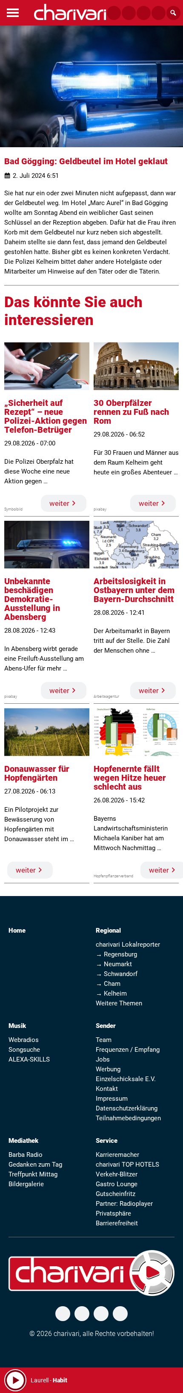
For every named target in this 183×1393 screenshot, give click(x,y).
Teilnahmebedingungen (128, 1118)
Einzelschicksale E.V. (126, 1079)
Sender (106, 1026)
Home (17, 930)
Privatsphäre (113, 1213)
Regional (108, 930)
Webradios (24, 1040)
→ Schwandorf (116, 974)
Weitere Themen (119, 1003)
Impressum (112, 1098)
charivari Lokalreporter (128, 944)
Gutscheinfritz (115, 1194)
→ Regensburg (116, 954)
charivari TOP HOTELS (127, 1164)
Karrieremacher (117, 1155)
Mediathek (23, 1141)
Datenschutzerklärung (126, 1108)
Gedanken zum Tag (35, 1164)
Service (106, 1141)
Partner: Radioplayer (124, 1203)
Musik (17, 1026)
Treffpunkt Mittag (33, 1174)
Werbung (108, 1069)
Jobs (103, 1059)
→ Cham (108, 984)
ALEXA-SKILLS (29, 1059)
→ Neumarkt (114, 964)
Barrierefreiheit (117, 1223)
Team (104, 1040)
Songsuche (24, 1049)
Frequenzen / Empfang (128, 1049)
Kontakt (107, 1089)
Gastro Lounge (116, 1184)
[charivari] (70, 12)
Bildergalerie (26, 1184)
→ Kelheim (111, 993)
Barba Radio (26, 1155)
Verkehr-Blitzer (116, 1174)
